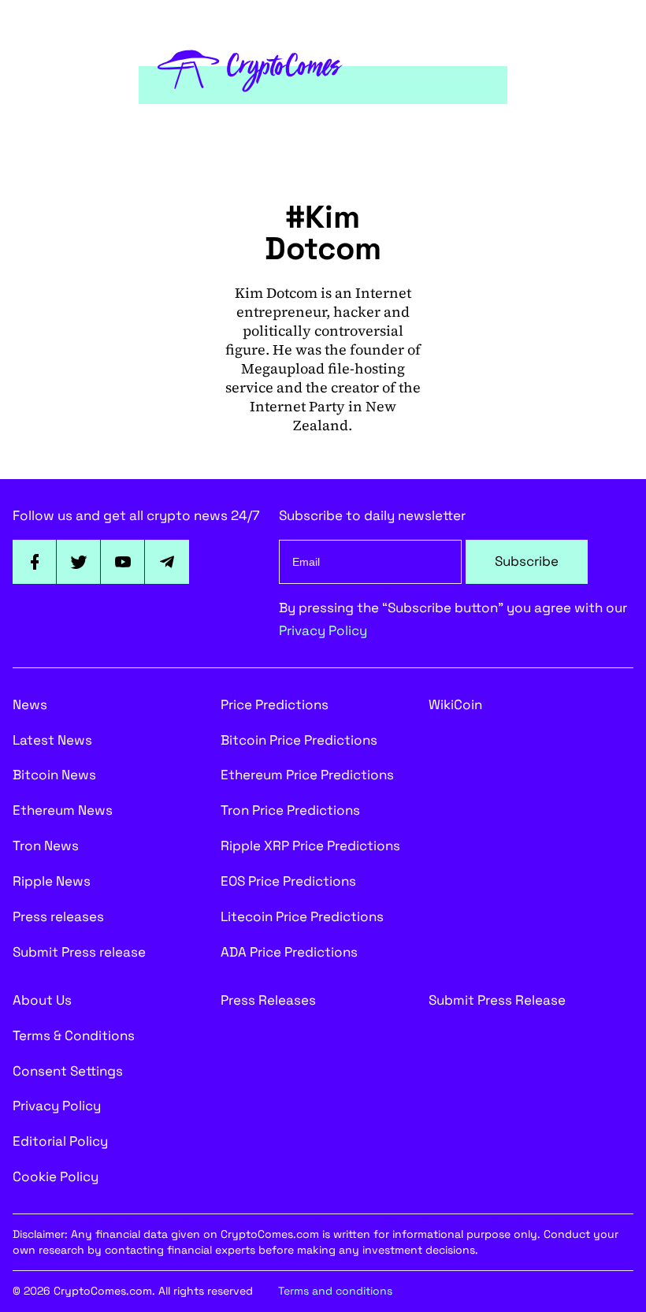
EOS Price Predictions (288, 881)
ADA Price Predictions (289, 952)
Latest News (52, 740)
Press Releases (268, 1000)
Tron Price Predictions (290, 810)
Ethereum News (63, 810)
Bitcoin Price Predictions (299, 740)
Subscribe (527, 561)
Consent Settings (68, 1071)
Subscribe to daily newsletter (372, 515)
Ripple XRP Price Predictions (310, 845)
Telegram (167, 562)
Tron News (46, 845)
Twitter (79, 562)
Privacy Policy (323, 630)
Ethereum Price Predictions (307, 774)
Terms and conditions (335, 1291)
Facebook (35, 562)
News (30, 704)
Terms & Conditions (74, 1035)
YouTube (123, 562)
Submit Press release (79, 952)
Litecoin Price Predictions (302, 916)
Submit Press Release (497, 1000)
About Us (42, 1000)
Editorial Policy (60, 1141)
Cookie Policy (55, 1176)
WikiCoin (455, 704)
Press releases (58, 916)
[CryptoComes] (250, 68)
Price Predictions (275, 704)
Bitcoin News (54, 774)
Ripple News (52, 881)
